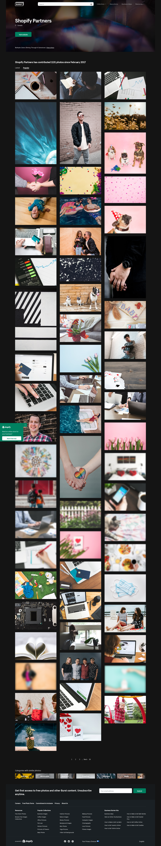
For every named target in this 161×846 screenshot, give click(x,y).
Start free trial (11, 438)
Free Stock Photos (20, 814)
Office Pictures (41, 820)
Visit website (23, 34)
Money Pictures (64, 820)
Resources (139, 4)
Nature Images (64, 817)
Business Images (42, 814)
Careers (17, 803)
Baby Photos (41, 832)
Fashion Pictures (65, 814)
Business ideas (127, 4)
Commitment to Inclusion (44, 803)
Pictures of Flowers (43, 829)
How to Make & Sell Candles (135, 825)
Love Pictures (86, 826)
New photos (114, 4)
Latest (17, 67)
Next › (86, 759)
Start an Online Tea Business (113, 817)
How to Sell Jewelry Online (113, 825)
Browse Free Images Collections (21, 818)
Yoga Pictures (64, 829)
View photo (50, 47)
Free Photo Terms (28, 803)
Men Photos (63, 826)
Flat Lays (40, 823)
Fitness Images (86, 829)
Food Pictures (86, 817)
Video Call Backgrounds (67, 832)
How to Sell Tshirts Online (112, 828)
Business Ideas (109, 814)
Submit (139, 791)
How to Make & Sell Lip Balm (113, 822)
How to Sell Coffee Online (134, 822)
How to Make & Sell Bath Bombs (136, 814)
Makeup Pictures (87, 814)
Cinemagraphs (86, 823)
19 (90, 759)
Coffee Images (41, 817)
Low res (49, 97)
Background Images (65, 823)
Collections (100, 4)
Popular (26, 67)
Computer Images (87, 820)
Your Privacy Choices (89, 841)
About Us (65, 803)
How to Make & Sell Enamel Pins (135, 818)
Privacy (57, 803)
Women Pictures (42, 826)
